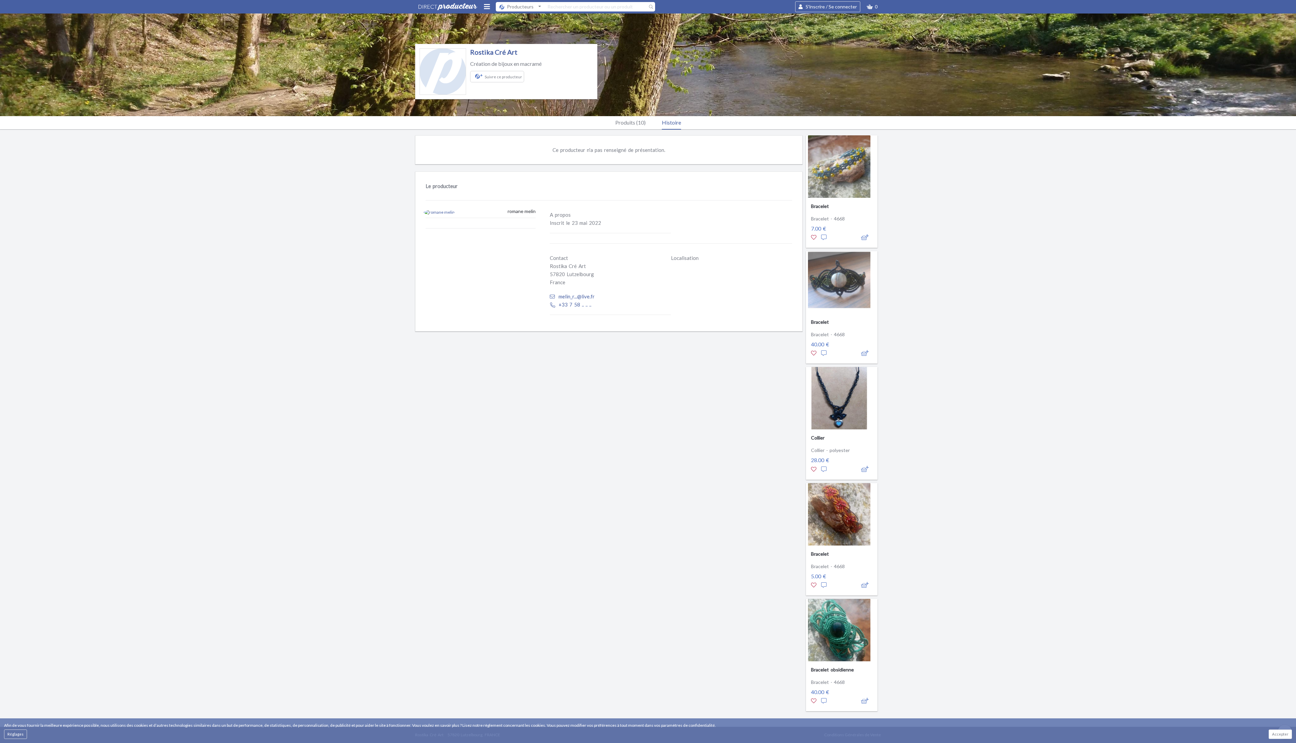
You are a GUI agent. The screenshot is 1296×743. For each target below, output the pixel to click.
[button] (872, 6)
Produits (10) (630, 122)
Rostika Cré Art (493, 52)
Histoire (671, 122)
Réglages (15, 734)
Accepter (1280, 734)
